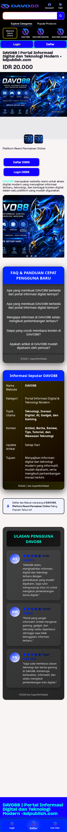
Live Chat (54, 827)
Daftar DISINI (21, 162)
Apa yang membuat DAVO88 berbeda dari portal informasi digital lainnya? (34, 292)
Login (16, 44)
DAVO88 (8, 181)
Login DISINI (21, 172)
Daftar (50, 44)
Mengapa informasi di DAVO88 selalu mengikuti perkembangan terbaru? (33, 319)
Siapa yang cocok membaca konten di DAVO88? (33, 332)
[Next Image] (64, 106)
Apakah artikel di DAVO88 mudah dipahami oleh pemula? (34, 346)
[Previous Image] (3, 106)
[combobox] (30, 15)
